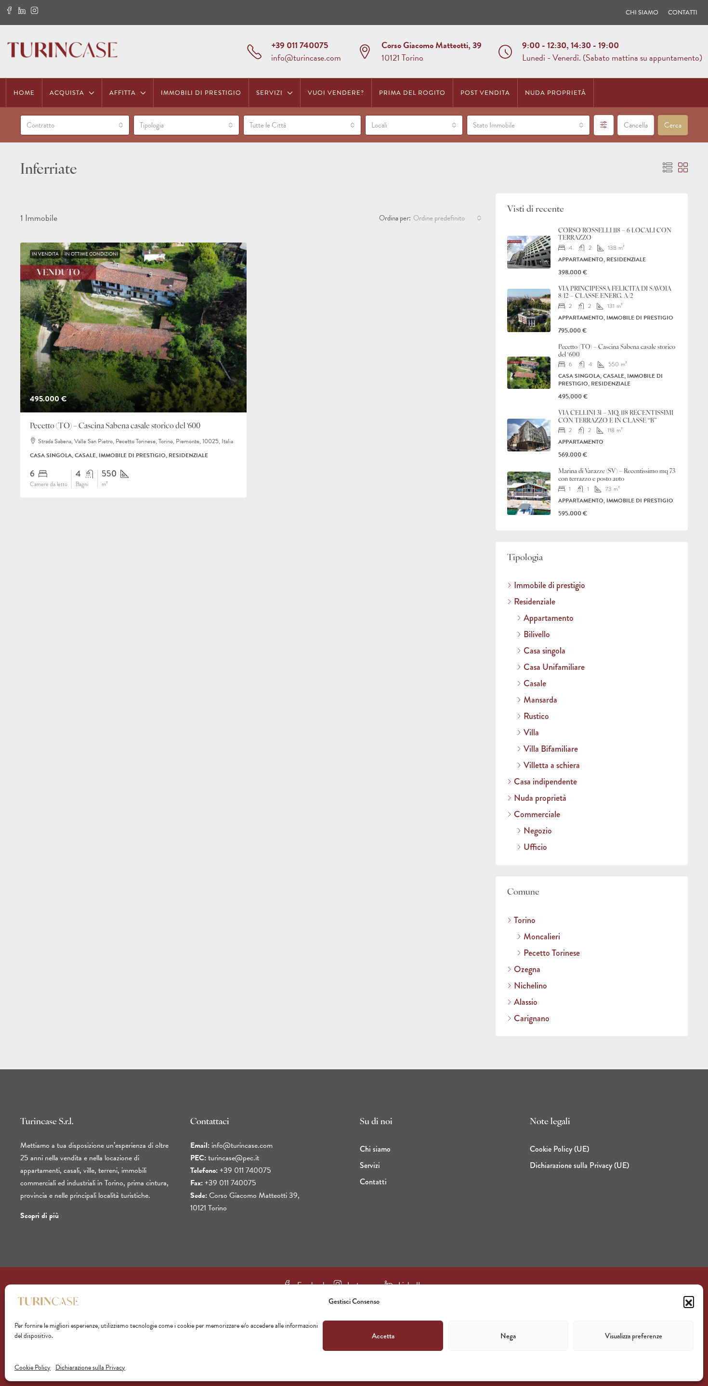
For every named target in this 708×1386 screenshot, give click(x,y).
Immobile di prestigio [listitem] (549, 585)
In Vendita (45, 253)
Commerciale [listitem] (537, 814)
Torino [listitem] (525, 920)
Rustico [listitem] (536, 716)
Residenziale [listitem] (534, 601)
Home (24, 93)
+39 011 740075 (299, 44)
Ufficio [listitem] (535, 847)
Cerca (673, 125)
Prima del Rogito (412, 93)
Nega (508, 1336)
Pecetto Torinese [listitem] (552, 953)
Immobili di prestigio (201, 93)
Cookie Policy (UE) (559, 1149)
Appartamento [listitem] (549, 618)
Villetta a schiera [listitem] (552, 765)
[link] (133, 327)
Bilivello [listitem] (537, 634)
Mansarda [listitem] (540, 699)
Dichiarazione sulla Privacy (90, 1367)
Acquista (67, 93)
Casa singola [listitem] (544, 650)
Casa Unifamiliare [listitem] (554, 667)
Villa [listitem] (531, 732)
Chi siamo (642, 12)
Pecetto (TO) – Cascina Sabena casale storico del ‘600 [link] (115, 426)
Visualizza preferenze (633, 1336)
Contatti (682, 12)
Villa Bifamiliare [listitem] (551, 749)
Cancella (636, 125)
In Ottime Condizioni (91, 253)
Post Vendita (485, 93)
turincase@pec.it (233, 1158)
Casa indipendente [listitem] (545, 781)
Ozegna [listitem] (527, 969)
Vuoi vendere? (336, 93)
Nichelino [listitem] (530, 985)
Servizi (269, 93)
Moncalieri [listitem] (542, 936)
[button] (689, 1301)
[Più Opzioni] (604, 125)
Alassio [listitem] (526, 1002)
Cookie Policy (32, 1367)
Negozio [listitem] (538, 830)
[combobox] (75, 125)
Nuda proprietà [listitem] (540, 798)
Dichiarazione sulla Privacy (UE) (579, 1165)
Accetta (383, 1336)
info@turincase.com (306, 57)
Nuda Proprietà (555, 93)
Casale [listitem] (535, 683)
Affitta (122, 93)
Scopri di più (39, 1215)
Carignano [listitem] (532, 1018)
